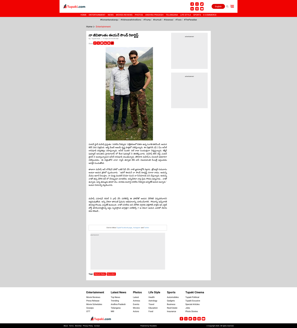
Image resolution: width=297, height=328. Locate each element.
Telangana (172, 15)
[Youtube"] (202, 8)
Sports (197, 15)
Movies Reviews (124, 15)
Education (153, 308)
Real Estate (172, 308)
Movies (136, 308)
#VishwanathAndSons (131, 19)
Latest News (118, 292)
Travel (151, 304)
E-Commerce (209, 15)
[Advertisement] (10, 103)
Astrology (152, 300)
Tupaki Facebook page (124, 227)
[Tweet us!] (202, 4)
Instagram (136, 227)
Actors (136, 311)
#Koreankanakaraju (109, 19)
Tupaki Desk (96, 38)
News (111, 15)
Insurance (171, 311)
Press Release (92, 300)
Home (83, 15)
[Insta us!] (197, 4)
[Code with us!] (197, 8)
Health (151, 297)
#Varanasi (168, 19)
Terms (71, 326)
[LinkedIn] (105, 43)
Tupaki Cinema (194, 292)
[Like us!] (192, 4)
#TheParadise (190, 19)
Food (150, 311)
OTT (88, 311)
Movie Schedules (94, 304)
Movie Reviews (93, 297)
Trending (115, 300)
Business (171, 304)
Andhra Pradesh (154, 15)
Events (136, 304)
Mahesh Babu (99, 274)
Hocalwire (153, 326)
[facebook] (95, 43)
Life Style (185, 15)
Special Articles (192, 304)
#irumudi (157, 19)
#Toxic (178, 19)
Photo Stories (191, 311)
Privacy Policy (88, 326)
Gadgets (171, 300)
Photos (139, 15)
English (218, 6)
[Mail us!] (203, 318)
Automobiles (173, 297)
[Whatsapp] (102, 43)
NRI (112, 311)
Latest (136, 297)
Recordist (111, 274)
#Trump (147, 19)
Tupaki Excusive (192, 300)
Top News (115, 297)
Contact (97, 326)
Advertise (78, 326)
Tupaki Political (192, 297)
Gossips (90, 308)
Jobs (187, 308)
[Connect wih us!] (192, 8)
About (66, 326)
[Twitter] (98, 43)
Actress (136, 300)
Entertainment (97, 15)
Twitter (146, 227)
